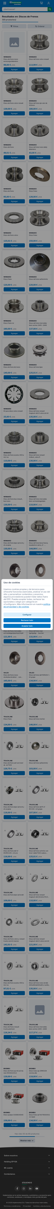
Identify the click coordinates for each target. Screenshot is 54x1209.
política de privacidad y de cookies (27, 605)
